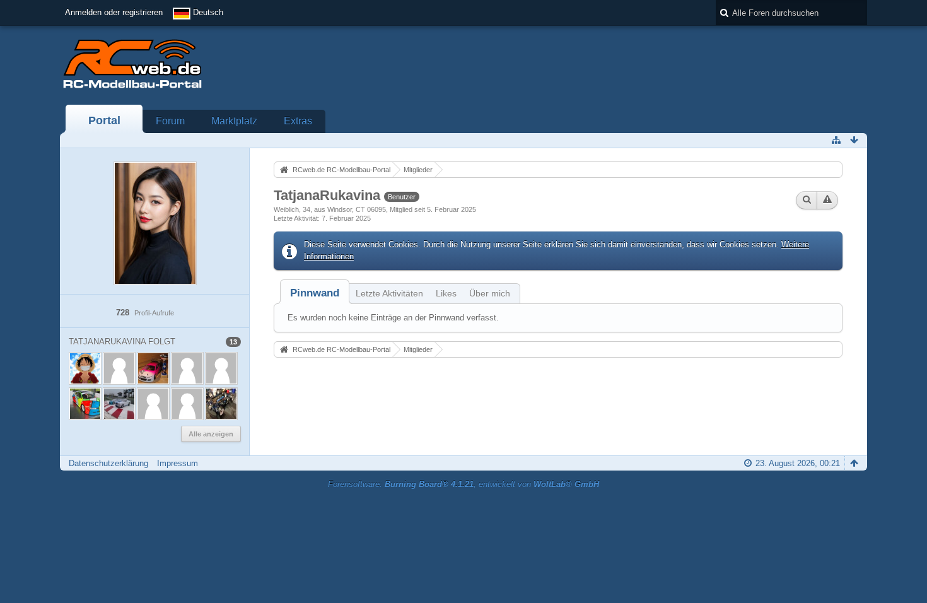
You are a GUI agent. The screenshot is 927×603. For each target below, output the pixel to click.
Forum (170, 120)
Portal (104, 120)
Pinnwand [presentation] (314, 293)
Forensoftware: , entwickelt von (463, 484)
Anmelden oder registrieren (114, 12)
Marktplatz (234, 120)
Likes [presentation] (446, 293)
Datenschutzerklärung (108, 463)
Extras (298, 120)
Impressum (177, 463)
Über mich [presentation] (489, 293)
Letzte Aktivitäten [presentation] (389, 293)
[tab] (314, 293)
